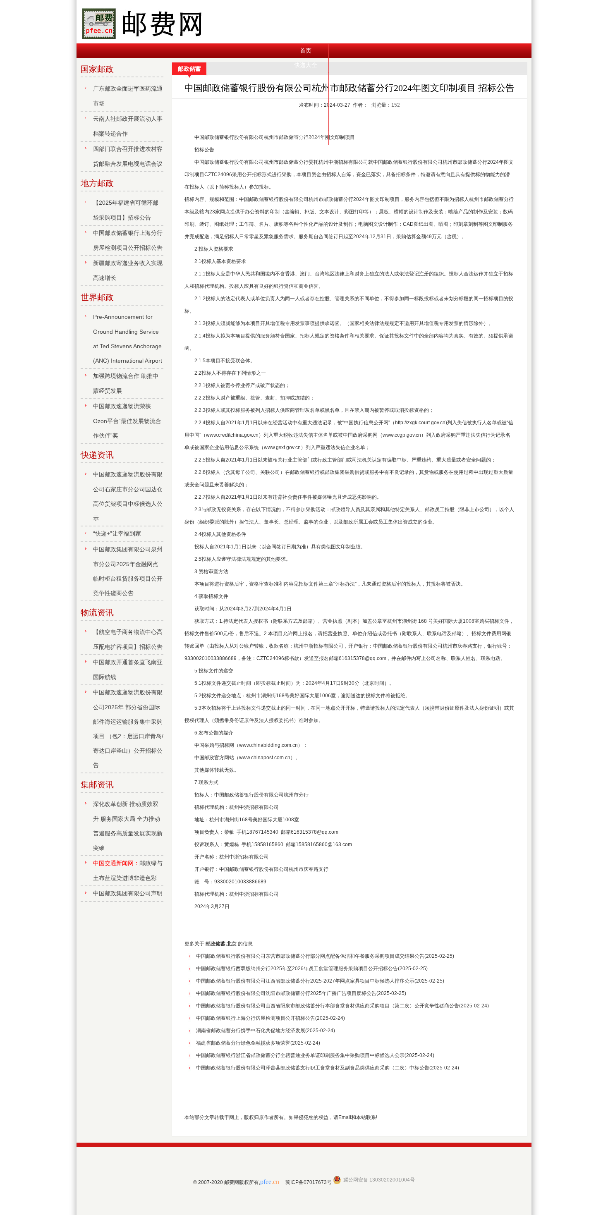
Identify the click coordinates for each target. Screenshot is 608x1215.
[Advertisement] (349, 1092)
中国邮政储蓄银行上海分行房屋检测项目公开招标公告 (255, 1018)
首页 (305, 50)
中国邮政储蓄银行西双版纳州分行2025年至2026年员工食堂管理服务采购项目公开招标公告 (297, 968)
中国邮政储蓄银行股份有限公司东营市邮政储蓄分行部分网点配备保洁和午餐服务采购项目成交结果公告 (310, 956)
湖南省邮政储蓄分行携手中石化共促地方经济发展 (250, 1030)
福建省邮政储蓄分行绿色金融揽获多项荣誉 (243, 1043)
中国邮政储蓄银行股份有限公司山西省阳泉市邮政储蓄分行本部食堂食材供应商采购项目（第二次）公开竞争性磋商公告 (327, 1006)
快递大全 (305, 65)
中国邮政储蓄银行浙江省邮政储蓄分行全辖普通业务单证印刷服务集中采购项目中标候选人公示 (300, 1055)
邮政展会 (305, 123)
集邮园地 (305, 108)
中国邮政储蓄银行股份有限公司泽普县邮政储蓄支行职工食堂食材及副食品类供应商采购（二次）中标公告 (312, 1068)
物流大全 (305, 79)
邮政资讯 (305, 94)
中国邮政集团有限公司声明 (128, 893)
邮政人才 (305, 137)
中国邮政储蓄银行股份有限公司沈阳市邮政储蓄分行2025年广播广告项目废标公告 (286, 993)
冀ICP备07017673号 (308, 1182)
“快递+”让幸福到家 (117, 533)
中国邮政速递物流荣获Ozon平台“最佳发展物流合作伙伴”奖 (127, 421)
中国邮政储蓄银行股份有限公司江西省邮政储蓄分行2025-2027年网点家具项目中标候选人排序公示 (305, 981)
